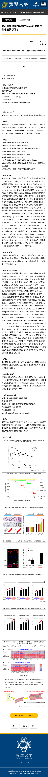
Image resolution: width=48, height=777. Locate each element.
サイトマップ (25, 762)
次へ (33, 726)
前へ (14, 726)
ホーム (3, 12)
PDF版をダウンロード (24, 715)
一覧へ (24, 726)
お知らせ (13, 12)
